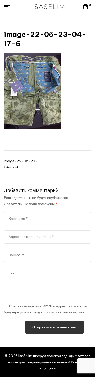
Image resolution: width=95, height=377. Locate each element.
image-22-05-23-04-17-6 (20, 164)
